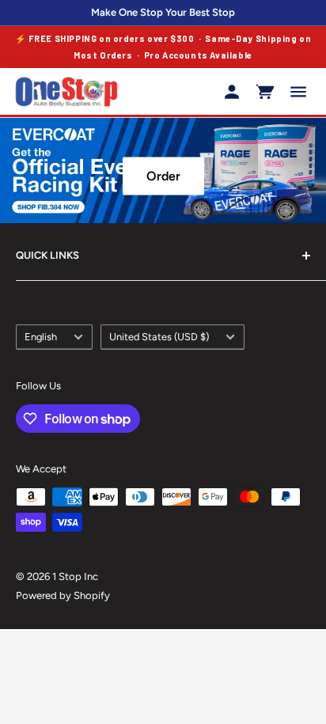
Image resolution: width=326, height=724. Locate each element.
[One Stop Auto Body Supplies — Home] (66, 92)
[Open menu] (298, 92)
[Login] (232, 91)
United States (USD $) (159, 337)
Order (163, 176)
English (41, 337)
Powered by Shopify (63, 595)
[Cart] (265, 91)
